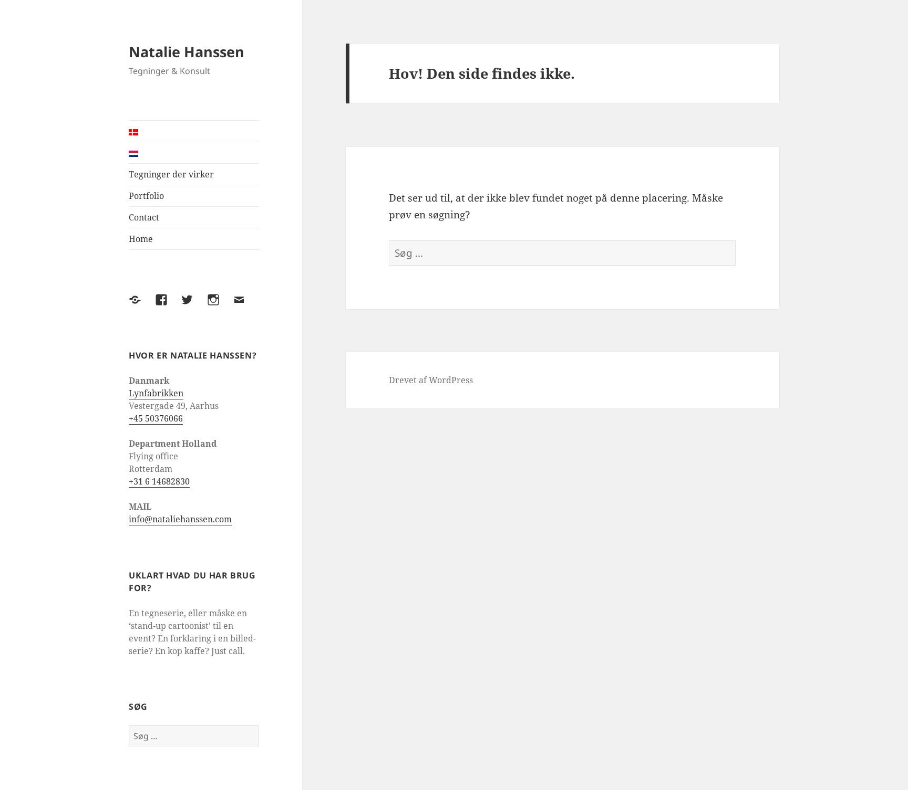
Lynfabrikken (156, 393)
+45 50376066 (156, 418)
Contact (144, 217)
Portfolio (146, 196)
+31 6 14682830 (159, 481)
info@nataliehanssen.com (180, 519)
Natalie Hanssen (186, 51)
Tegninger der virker (171, 174)
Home (141, 239)
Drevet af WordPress (431, 380)
